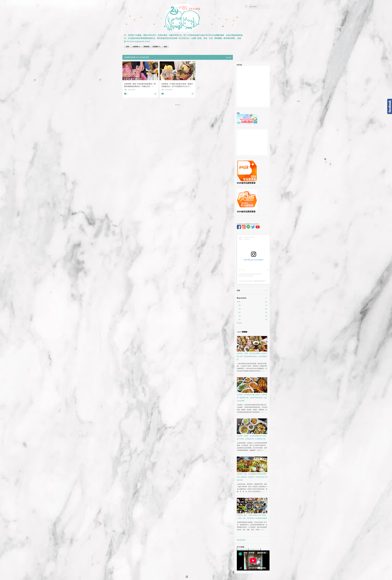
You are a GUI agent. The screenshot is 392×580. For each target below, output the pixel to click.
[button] (155, 94)
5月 (239, 309)
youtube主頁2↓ (254, 549)
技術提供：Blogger (197, 577)
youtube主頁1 (242, 549)
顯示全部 (228, 57)
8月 (239, 305)
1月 (239, 319)
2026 (238, 302)
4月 (239, 312)
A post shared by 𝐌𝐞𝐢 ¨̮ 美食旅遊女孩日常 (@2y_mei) (255, 281)
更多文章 (177, 104)
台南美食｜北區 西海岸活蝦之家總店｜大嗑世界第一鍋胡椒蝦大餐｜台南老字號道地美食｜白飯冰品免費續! (252, 397)
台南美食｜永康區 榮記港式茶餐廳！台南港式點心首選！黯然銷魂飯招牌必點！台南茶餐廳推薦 (252, 356)
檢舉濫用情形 (241, 540)
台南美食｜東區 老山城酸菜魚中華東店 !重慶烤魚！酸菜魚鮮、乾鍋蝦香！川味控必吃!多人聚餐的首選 (252, 477)
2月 (239, 316)
